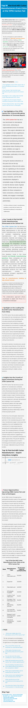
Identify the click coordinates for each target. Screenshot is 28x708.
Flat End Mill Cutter (17, 6)
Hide (16, 81)
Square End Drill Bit (18, 694)
